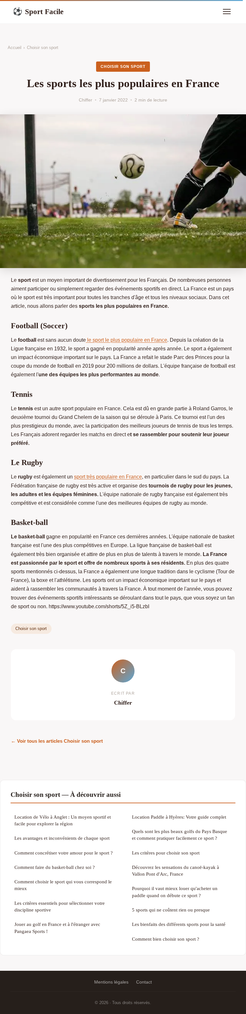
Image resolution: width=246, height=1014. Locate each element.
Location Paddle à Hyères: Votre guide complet (179, 817)
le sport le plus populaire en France (126, 340)
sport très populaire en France (108, 476)
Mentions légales (111, 982)
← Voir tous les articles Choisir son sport (57, 741)
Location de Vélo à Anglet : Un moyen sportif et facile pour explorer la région (62, 820)
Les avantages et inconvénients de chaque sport (62, 838)
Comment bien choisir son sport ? (165, 939)
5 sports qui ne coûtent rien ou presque (171, 909)
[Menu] (226, 11)
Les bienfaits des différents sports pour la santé (179, 924)
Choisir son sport (42, 47)
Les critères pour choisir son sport (166, 852)
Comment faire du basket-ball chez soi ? (54, 867)
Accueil (14, 47)
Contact (144, 982)
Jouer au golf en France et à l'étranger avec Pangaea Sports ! (57, 927)
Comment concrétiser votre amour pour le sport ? (63, 852)
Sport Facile (38, 11)
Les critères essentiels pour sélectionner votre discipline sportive (59, 906)
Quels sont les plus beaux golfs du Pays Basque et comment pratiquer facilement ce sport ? (179, 835)
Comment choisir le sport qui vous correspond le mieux (63, 885)
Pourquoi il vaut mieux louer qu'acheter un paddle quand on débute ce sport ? (174, 892)
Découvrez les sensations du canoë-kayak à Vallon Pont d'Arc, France (175, 870)
